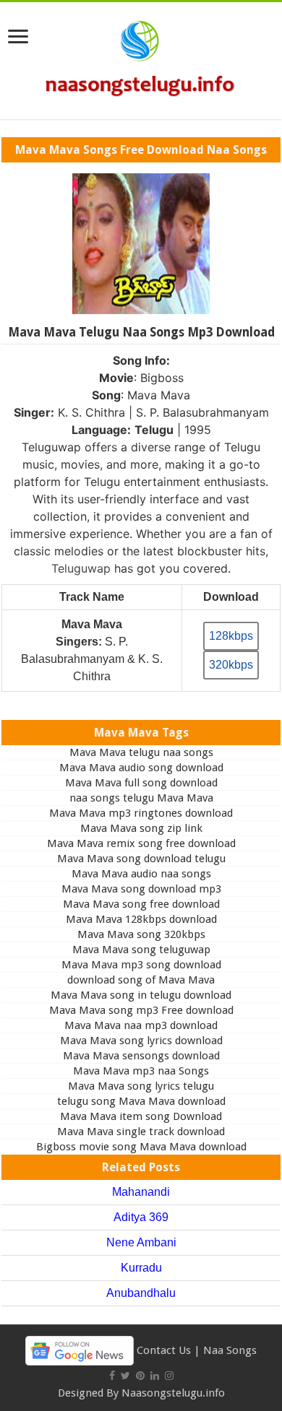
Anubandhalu (141, 1293)
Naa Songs (230, 1349)
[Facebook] (112, 1375)
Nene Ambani (141, 1242)
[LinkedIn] (155, 1375)
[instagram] (169, 1375)
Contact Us (164, 1349)
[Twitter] (125, 1375)
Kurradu (141, 1268)
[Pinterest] (140, 1375)
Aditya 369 (141, 1217)
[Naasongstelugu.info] (141, 57)
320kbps (231, 665)
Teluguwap (81, 568)
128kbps (231, 636)
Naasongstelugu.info (173, 1392)
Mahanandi (141, 1192)
